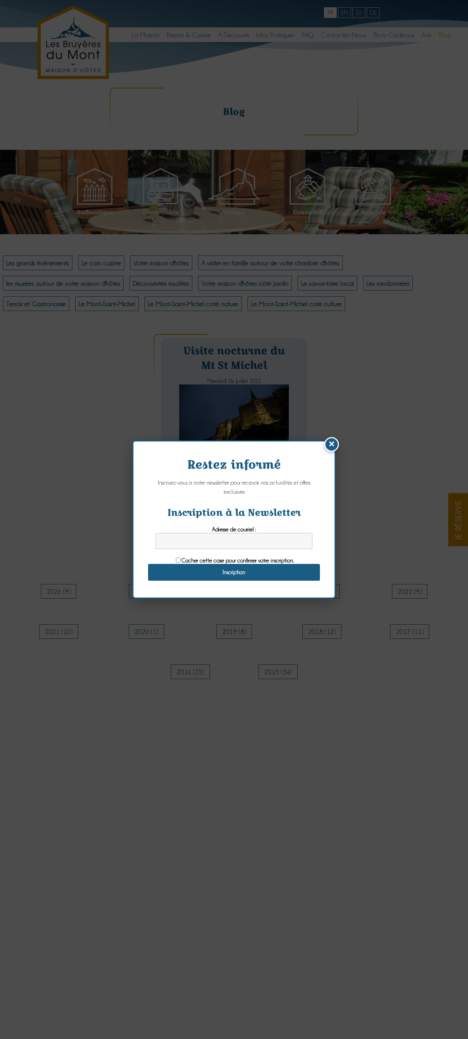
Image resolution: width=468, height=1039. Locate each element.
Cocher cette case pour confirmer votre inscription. (238, 560)
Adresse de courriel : (234, 529)
